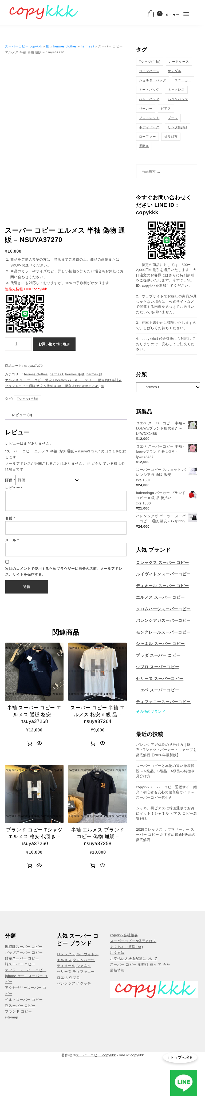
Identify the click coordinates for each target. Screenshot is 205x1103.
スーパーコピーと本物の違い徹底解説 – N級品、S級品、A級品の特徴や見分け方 (165, 771)
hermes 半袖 (75, 374)
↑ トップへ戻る (180, 1057)
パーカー (146, 108)
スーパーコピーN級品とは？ (133, 941)
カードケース (179, 61)
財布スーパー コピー (22, 958)
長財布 (144, 146)
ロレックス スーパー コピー (162, 562)
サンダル (174, 71)
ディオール (66, 966)
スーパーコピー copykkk (23, 46)
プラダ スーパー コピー (158, 655)
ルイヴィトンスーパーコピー (163, 574)
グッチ (85, 983)
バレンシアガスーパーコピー (163, 620)
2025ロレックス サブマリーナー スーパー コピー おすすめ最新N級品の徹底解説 (166, 834)
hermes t (87, 46)
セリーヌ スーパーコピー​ (160, 678)
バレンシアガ (68, 983)
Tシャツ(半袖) (27, 399)
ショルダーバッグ (152, 80)
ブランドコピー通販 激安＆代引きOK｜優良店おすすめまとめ (52, 386)
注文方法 (117, 953)
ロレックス (66, 954)
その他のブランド (150, 712)
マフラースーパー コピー (25, 970)
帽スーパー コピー (20, 1006)
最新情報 (117, 970)
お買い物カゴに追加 (54, 344)
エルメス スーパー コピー (160, 597)
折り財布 (171, 136)
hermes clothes (65, 46)
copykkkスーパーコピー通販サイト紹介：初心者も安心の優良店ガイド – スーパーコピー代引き (166, 792)
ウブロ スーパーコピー (157, 667)
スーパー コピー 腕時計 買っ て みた (140, 964)
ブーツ (173, 118)
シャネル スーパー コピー (160, 644)
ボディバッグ (149, 127)
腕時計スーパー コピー (23, 947)
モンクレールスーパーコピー (163, 632)
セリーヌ (64, 972)
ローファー (147, 136)
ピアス (166, 108)
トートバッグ (149, 89)
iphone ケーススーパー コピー (26, 979)
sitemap (11, 1017)
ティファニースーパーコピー (163, 702)
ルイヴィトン (87, 954)
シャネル (83, 966)
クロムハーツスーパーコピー (163, 609)
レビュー (14, 488)
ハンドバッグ (149, 99)
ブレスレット (149, 118)
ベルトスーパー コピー (24, 1000)
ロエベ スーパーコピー (157, 690)
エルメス (64, 960)
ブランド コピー (18, 1011)
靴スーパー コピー (20, 964)
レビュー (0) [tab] (22, 415)
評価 (10, 480)
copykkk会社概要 (124, 935)
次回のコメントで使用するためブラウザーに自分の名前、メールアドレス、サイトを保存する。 (63, 571)
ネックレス (176, 89)
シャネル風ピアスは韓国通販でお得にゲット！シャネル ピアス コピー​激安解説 (166, 813)
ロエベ (62, 977)
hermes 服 (94, 374)
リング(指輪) (177, 127)
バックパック (178, 99)
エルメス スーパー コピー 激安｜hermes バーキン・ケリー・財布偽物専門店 (63, 380)
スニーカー (183, 80)
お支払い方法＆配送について (133, 959)
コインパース (149, 71)
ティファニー (84, 972)
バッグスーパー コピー (24, 952)
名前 (10, 518)
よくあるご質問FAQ (126, 947)
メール (12, 540)
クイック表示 (39, 743)
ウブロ (74, 977)
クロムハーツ (84, 960)
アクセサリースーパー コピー (25, 991)
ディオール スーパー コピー (162, 586)
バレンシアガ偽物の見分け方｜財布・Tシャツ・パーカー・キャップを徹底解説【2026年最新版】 (166, 750)
